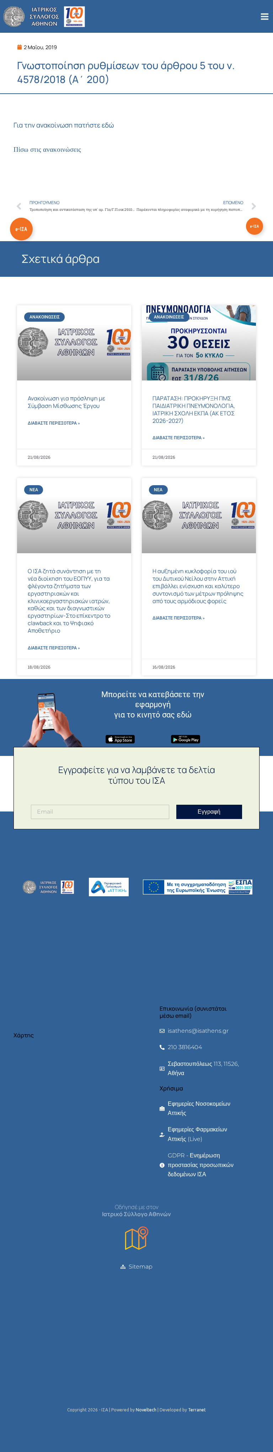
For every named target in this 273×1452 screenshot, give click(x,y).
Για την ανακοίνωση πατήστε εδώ (64, 125)
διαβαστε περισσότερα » (54, 423)
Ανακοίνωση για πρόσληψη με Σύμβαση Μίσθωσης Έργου (66, 402)
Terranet (197, 1409)
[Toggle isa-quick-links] (21, 229)
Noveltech (146, 1409)
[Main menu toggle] (264, 16)
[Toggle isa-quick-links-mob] (254, 226)
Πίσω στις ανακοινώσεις (47, 149)
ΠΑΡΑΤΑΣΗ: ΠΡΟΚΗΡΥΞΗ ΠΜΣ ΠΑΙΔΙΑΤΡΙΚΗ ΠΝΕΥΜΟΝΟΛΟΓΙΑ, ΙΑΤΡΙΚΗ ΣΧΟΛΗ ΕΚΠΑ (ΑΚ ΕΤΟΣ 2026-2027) (193, 409)
